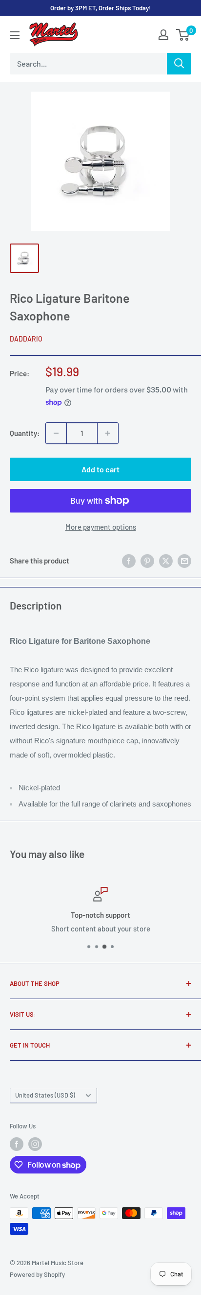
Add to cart (100, 469)
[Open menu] (15, 35)
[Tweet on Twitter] (166, 560)
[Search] (179, 63)
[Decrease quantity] (56, 433)
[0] (183, 35)
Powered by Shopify (37, 1274)
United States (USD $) (45, 1095)
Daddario (26, 339)
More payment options (100, 526)
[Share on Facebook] (129, 560)
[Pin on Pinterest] (147, 560)
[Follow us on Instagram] (35, 1144)
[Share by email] (184, 560)
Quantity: (25, 433)
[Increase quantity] (108, 433)
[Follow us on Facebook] (16, 1144)
